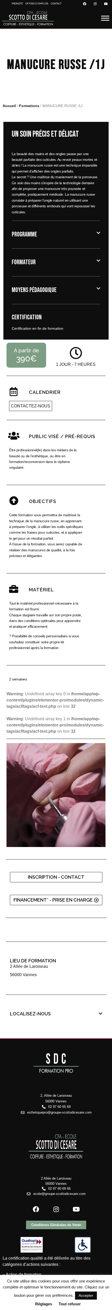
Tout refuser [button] (70, 1304)
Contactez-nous (30, 406)
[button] (56, 235)
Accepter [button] (86, 1295)
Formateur (24, 262)
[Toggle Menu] (105, 18)
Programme (24, 234)
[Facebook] (84, 3)
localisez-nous (30, 1013)
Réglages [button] (43, 1304)
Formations (29, 106)
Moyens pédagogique (34, 290)
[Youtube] (106, 3)
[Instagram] (95, 3)
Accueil (9, 106)
